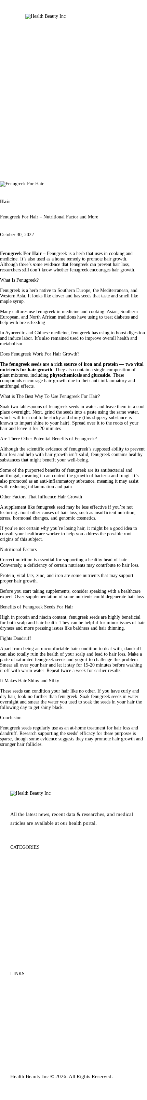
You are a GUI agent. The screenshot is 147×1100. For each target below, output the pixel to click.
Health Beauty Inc (29, 1076)
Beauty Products (28, 873)
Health (17, 925)
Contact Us (22, 999)
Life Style (20, 938)
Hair (5, 201)
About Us (20, 986)
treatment (96, 727)
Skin (15, 951)
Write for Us (23, 1012)
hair (115, 269)
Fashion (18, 886)
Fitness (17, 899)
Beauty (18, 860)
